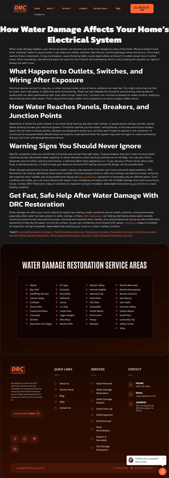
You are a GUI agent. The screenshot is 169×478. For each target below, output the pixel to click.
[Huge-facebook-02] (15, 439)
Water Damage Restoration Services (112, 235)
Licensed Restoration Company (35, 231)
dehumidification (88, 176)
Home (37, 8)
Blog (118, 8)
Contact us (131, 222)
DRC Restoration (93, 215)
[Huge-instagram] (25, 439)
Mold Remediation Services (69, 231)
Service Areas (100, 8)
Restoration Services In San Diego (130, 231)
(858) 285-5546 (143, 386)
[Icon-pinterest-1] (34, 439)
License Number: (24, 413)
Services (66, 8)
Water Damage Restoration (34, 235)
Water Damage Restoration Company (70, 235)
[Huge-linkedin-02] (15, 449)
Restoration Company (97, 231)
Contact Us (39, 14)
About (49, 8)
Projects (83, 8)
